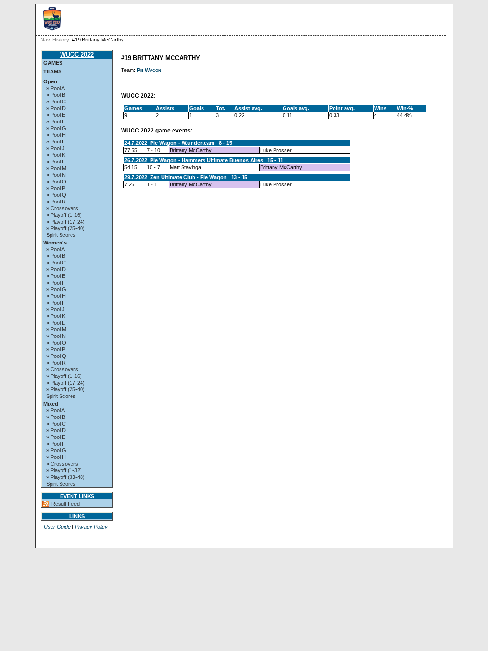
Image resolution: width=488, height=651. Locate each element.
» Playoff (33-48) (65, 477)
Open (50, 81)
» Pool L (55, 161)
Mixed (50, 404)
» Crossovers (62, 208)
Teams (52, 71)
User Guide (57, 526)
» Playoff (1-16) (64, 215)
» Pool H (56, 135)
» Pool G (56, 128)
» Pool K (55, 155)
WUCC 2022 (77, 54)
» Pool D (56, 108)
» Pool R (56, 201)
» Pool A (55, 88)
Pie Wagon (149, 70)
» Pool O (56, 181)
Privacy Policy (91, 526)
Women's (55, 242)
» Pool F (55, 121)
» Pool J (55, 148)
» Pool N (56, 175)
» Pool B (55, 95)
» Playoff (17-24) (65, 221)
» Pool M (56, 168)
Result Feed (65, 504)
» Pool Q (56, 195)
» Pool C (56, 101)
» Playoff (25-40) (65, 228)
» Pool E (55, 115)
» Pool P (55, 188)
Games (52, 63)
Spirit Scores (61, 235)
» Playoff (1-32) (64, 470)
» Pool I (54, 141)
